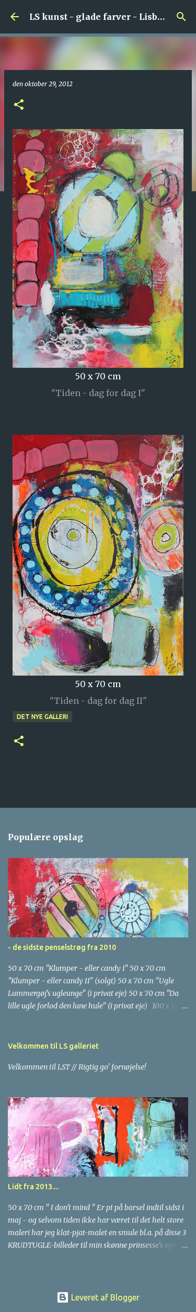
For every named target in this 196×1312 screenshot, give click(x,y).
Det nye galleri (42, 716)
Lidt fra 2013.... (33, 1186)
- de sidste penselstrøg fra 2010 (62, 947)
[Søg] (181, 16)
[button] (19, 105)
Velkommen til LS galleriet (53, 1046)
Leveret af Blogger (104, 1297)
